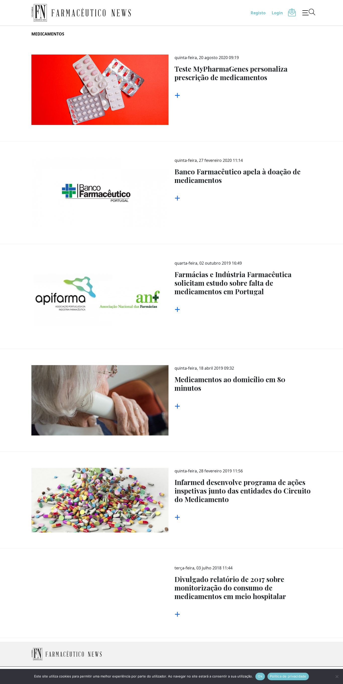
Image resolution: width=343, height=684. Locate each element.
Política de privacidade (288, 676)
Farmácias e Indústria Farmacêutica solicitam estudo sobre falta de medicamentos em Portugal (233, 283)
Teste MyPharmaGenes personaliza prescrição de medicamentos (231, 73)
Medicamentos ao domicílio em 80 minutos (230, 384)
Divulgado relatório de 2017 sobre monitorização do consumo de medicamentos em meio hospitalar (230, 587)
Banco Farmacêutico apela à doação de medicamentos (238, 176)
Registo (258, 13)
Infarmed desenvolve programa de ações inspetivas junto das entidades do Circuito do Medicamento (243, 490)
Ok (260, 676)
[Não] (336, 676)
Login (277, 13)
